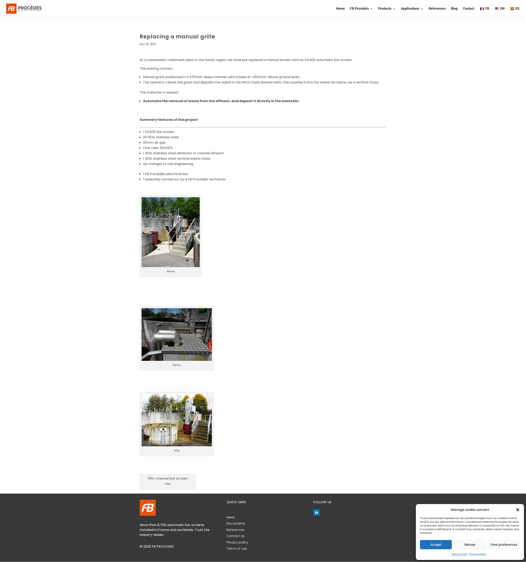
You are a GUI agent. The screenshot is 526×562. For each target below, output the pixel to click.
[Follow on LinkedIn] (316, 512)
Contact (468, 8)
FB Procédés (359, 8)
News (230, 517)
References (437, 8)
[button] (518, 510)
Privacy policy (478, 554)
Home (340, 8)
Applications (410, 8)
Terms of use (459, 554)
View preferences (503, 544)
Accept (436, 544)
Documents (235, 523)
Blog (454, 8)
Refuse (470, 544)
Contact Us (235, 536)
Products (384, 8)
